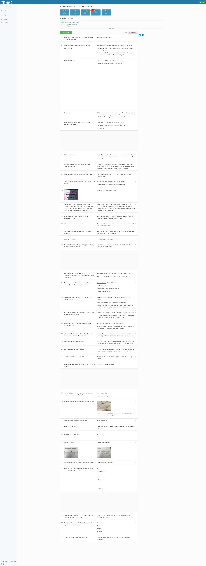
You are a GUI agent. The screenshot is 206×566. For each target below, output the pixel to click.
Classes (6, 22)
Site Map (3, 564)
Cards (64, 11)
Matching (85, 11)
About (2, 561)
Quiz (75, 11)
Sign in (202, 2)
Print (106, 11)
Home (5, 10)
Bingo (94, 11)
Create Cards (8, 7)
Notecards (7, 16)
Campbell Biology (72, 24)
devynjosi (76, 22)
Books (5, 19)
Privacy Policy (12, 561)
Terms (6, 561)
